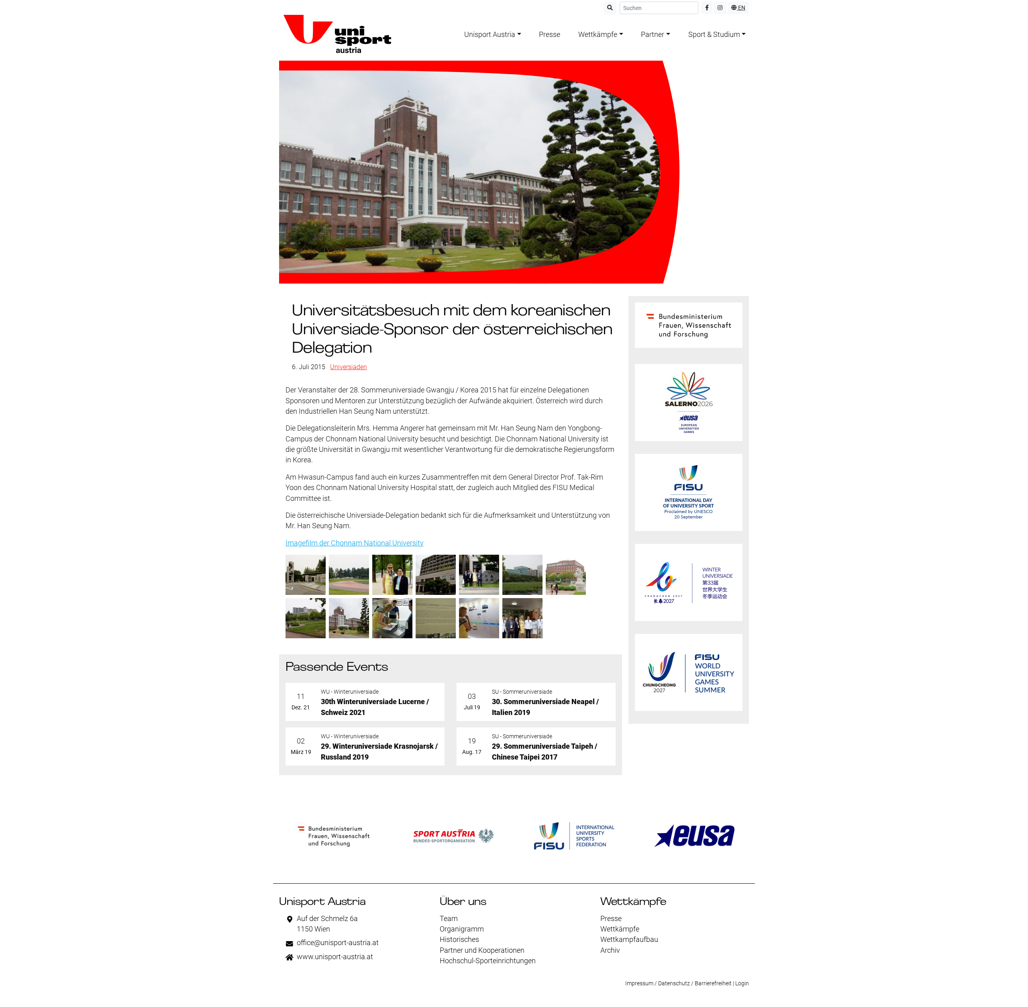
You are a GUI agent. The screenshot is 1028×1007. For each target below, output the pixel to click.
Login (742, 983)
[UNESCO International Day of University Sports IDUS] (688, 492)
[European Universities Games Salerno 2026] (688, 402)
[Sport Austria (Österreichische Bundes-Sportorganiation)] (454, 835)
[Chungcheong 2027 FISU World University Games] (688, 672)
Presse (549, 35)
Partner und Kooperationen (482, 950)
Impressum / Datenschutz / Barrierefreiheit (678, 983)
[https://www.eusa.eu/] (694, 835)
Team (449, 919)
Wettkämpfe (597, 35)
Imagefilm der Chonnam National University (355, 543)
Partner (652, 35)
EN (741, 7)
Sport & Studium (714, 35)
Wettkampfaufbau (629, 940)
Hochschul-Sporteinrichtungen (488, 961)
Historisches (459, 940)
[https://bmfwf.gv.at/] (334, 835)
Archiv (610, 950)
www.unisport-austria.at (335, 957)
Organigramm (462, 929)
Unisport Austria (489, 35)
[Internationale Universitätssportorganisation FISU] (574, 835)
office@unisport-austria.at (338, 943)
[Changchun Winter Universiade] (688, 582)
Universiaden (348, 367)
